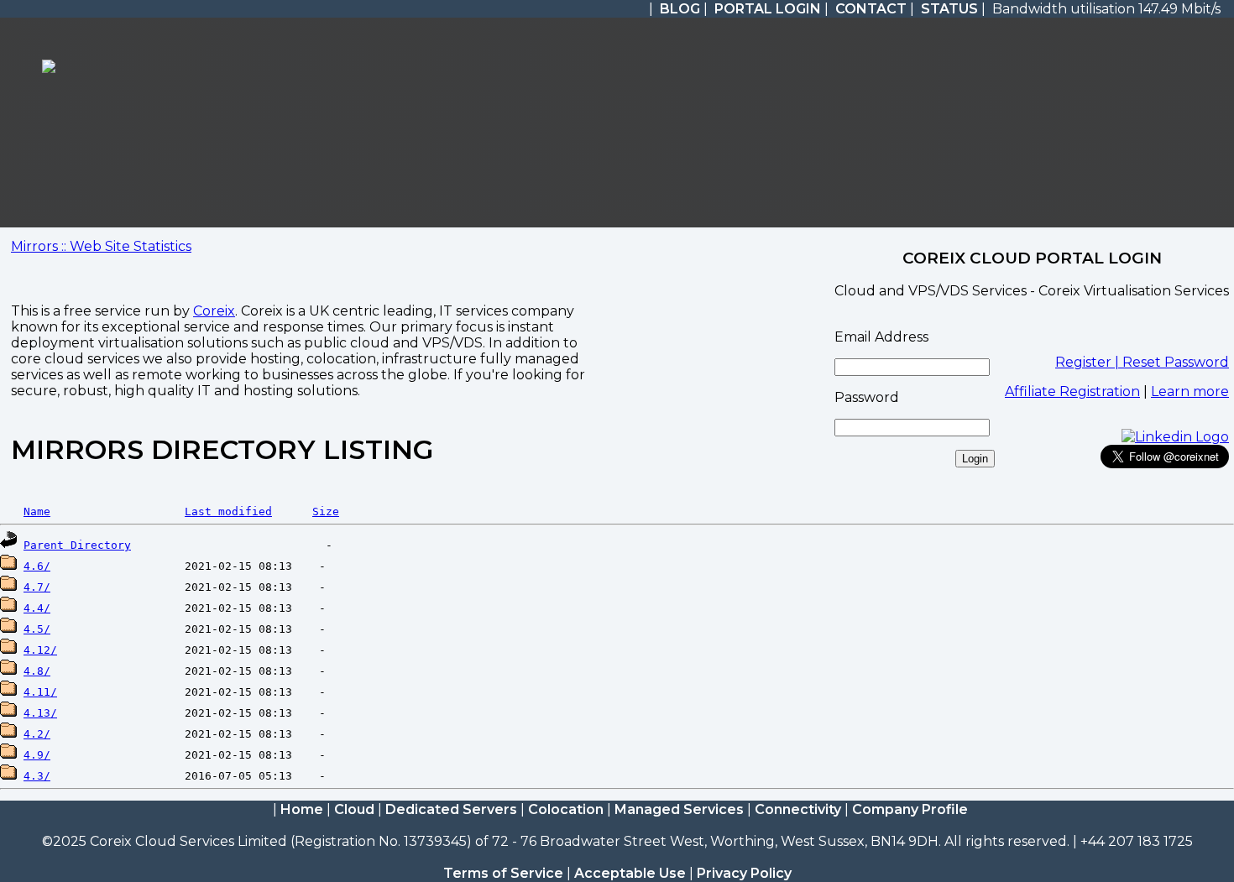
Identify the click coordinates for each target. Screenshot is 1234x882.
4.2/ (37, 734)
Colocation (566, 809)
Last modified (228, 511)
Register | (1088, 362)
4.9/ (37, 755)
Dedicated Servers (451, 809)
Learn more (1190, 391)
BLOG (680, 9)
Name (37, 511)
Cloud (354, 809)
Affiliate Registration (1072, 391)
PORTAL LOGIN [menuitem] (767, 9)
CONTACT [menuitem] (871, 9)
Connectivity (798, 809)
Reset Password (1175, 362)
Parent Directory (77, 545)
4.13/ (40, 713)
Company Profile (910, 809)
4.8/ (37, 671)
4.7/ (37, 587)
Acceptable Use (630, 873)
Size (325, 511)
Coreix (214, 311)
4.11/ (40, 692)
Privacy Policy (744, 873)
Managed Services (679, 809)
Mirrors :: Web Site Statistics (101, 246)
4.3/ (37, 776)
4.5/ (37, 629)
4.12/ (40, 650)
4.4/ (37, 608)
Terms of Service (503, 873)
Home (301, 809)
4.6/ (37, 566)
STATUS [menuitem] (949, 9)
